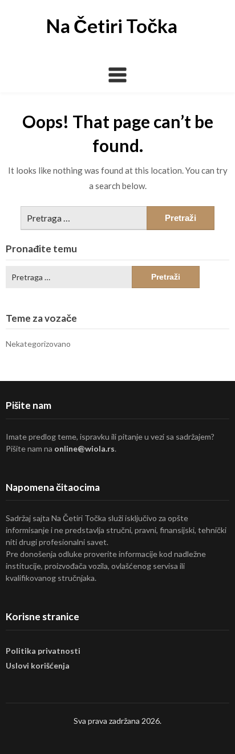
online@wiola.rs (84, 448)
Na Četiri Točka (111, 25)
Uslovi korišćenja (38, 665)
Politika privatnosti (43, 650)
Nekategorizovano (38, 344)
